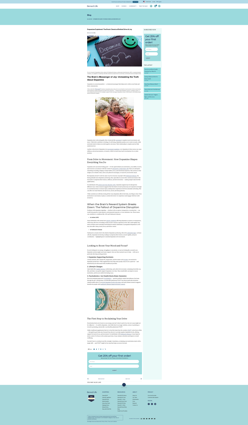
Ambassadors (136, 399)
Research (135, 403)
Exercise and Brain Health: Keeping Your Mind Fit (151, 71)
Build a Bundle (105, 401)
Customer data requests (153, 397)
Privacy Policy (104, 421)
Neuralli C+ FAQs (121, 405)
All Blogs (89, 19)
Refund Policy (105, 407)
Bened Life (90, 32)
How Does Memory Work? (151, 84)
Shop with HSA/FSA (106, 409)
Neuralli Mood (105, 399)
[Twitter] (96, 349)
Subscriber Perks (106, 403)
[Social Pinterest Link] (155, 404)
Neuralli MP (105, 395)
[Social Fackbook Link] (149, 404)
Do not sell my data (152, 395)
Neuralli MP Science (121, 395)
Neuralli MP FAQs (121, 403)
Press (134, 401)
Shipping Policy (105, 405)
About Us (135, 395)
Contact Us (135, 405)
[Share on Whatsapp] (103, 349)
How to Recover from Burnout (152, 90)
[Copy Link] (105, 349)
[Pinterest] (100, 349)
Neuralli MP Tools (121, 397)
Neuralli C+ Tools (121, 399)
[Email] (94, 349)
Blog (118, 409)
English (159, 1)
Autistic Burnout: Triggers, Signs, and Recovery (151, 96)
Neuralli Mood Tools (122, 401)
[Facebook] (98, 349)
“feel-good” (98, 89)
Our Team (135, 397)
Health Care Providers (122, 411)
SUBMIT (114, 370)
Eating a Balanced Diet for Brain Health (151, 78)
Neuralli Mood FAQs (122, 407)
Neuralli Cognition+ (106, 397)
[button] (118, 6)
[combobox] (158, 2)
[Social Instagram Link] (152, 404)
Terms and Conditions (112, 421)
